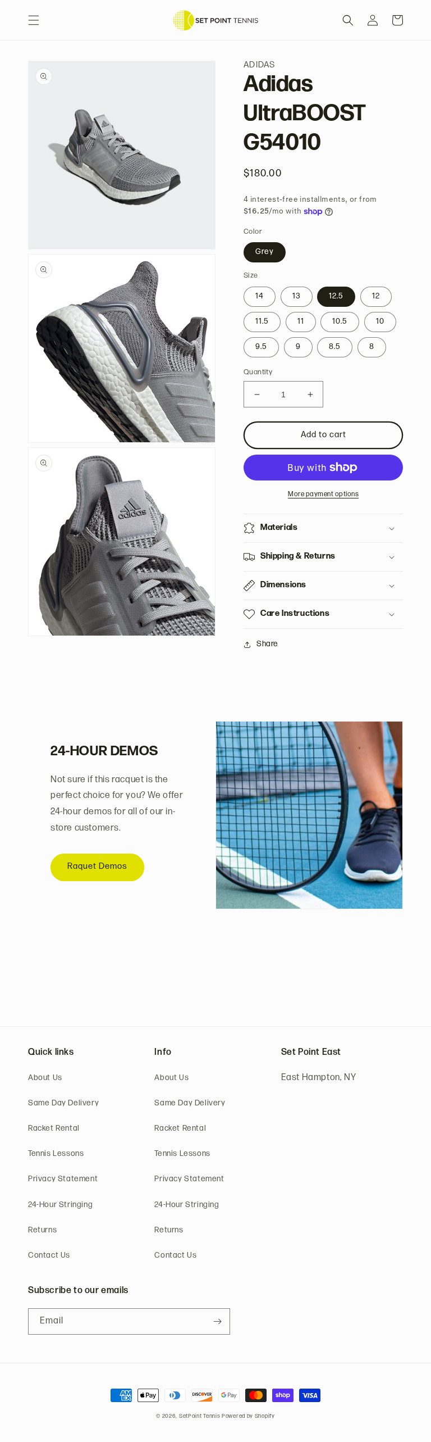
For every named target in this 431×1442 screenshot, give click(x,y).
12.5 (336, 296)
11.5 (262, 322)
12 (376, 296)
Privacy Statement (63, 1179)
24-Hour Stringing (60, 1205)
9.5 (261, 347)
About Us (45, 1078)
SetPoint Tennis (200, 1416)
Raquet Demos (97, 867)
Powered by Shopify (248, 1416)
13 (296, 296)
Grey (264, 252)
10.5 (339, 322)
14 (259, 296)
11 (300, 322)
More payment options (323, 494)
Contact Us (49, 1255)
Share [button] (267, 644)
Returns (42, 1230)
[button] (33, 20)
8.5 (335, 347)
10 (380, 322)
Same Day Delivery (63, 1103)
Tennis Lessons (56, 1154)
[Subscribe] (217, 1321)
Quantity (258, 372)
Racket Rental (54, 1128)
